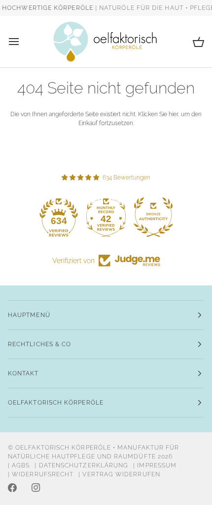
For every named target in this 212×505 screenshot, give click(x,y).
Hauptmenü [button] (29, 315)
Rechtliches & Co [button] (39, 344)
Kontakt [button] (23, 373)
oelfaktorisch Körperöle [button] (56, 402)
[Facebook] (12, 487)
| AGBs (19, 465)
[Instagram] (36, 487)
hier (173, 114)
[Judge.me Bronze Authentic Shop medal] (153, 217)
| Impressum (155, 465)
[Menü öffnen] (22, 41)
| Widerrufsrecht (40, 474)
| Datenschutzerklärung (81, 465)
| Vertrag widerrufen (119, 474)
